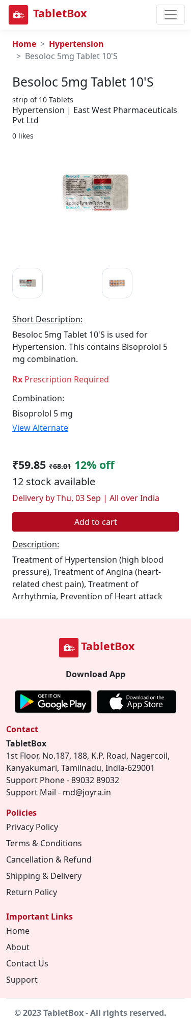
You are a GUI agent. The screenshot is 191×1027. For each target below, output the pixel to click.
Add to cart (95, 522)
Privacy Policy (32, 826)
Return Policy (31, 892)
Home (24, 43)
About (18, 947)
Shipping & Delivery (43, 875)
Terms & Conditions (44, 843)
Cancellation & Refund (49, 859)
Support (22, 979)
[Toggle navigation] (170, 15)
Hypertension (76, 43)
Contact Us (27, 963)
